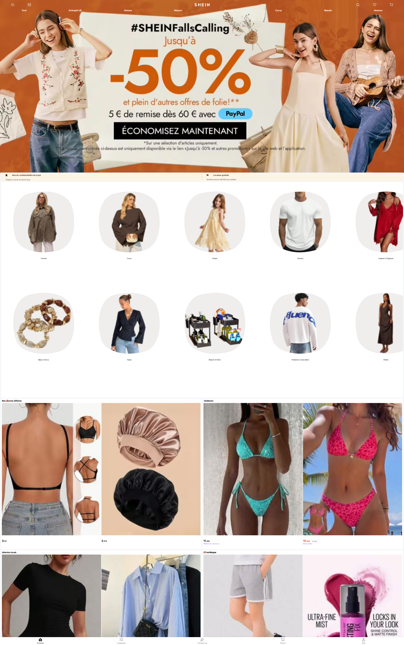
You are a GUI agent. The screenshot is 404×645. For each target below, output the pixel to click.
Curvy (129, 258)
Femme (44, 258)
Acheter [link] (40, 643)
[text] (51, 539)
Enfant (214, 258)
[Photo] (43, 222)
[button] (391, 5)
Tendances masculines (300, 360)
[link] (32, 5)
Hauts (129, 360)
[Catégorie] (10, 5)
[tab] (24, 11)
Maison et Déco (215, 360)
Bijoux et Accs (43, 360)
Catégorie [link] (121, 643)
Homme (300, 258)
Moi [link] (363, 643)
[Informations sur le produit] (398, 616)
